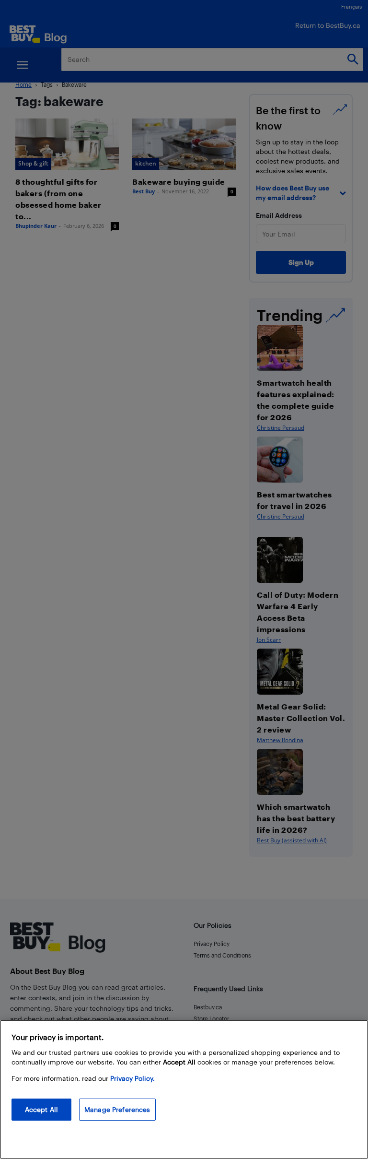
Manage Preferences (117, 1109)
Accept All (41, 1109)
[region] (184, 1089)
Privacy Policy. (132, 1078)
